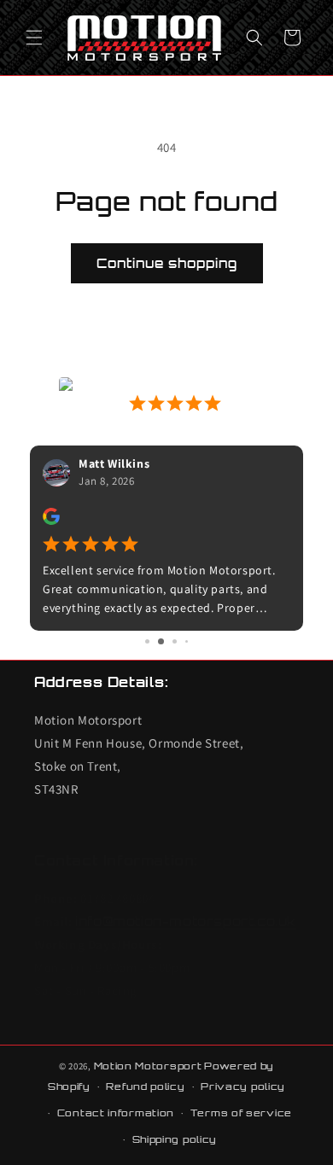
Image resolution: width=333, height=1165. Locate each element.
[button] (34, 37)
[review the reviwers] (51, 520)
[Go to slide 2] (161, 641)
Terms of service (241, 1113)
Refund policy (145, 1086)
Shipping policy (175, 1139)
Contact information (115, 1113)
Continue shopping (166, 263)
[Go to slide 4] (186, 641)
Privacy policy (243, 1086)
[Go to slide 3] (174, 641)
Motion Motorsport (148, 1066)
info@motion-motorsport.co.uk (185, 921)
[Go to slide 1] (147, 641)
